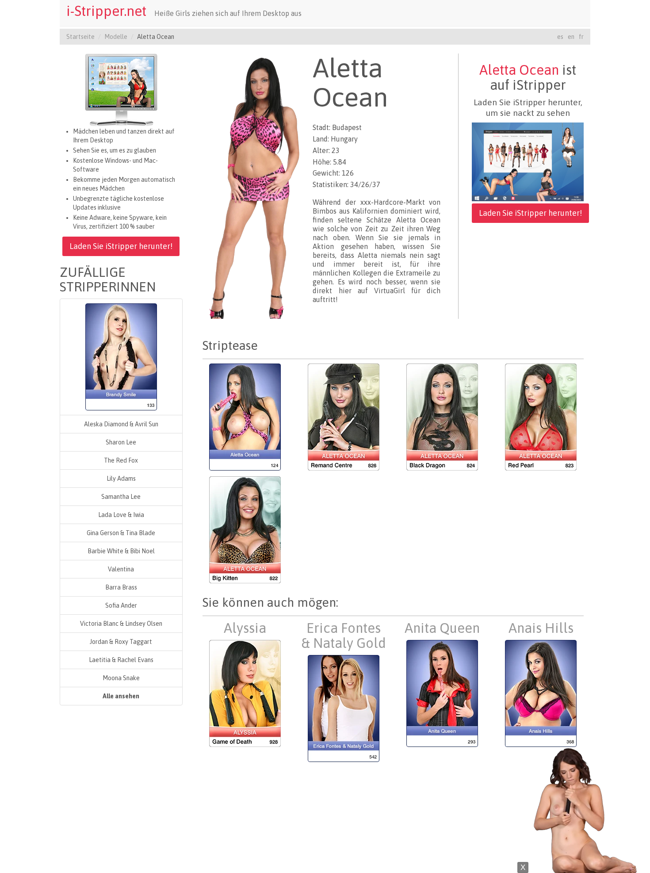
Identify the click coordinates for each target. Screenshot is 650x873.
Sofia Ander (121, 605)
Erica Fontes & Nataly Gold (343, 635)
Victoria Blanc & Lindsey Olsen (121, 623)
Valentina (121, 569)
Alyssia (245, 628)
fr (581, 36)
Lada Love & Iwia (121, 514)
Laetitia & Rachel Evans (121, 659)
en (571, 36)
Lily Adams (121, 478)
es (560, 36)
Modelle (115, 36)
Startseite (80, 36)
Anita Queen (442, 628)
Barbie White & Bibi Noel (121, 551)
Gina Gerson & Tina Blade (121, 532)
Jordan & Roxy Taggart (121, 641)
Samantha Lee (121, 496)
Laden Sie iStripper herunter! (120, 246)
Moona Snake (121, 678)
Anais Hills (541, 628)
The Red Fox (121, 460)
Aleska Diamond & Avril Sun (121, 424)
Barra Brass (121, 587)
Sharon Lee (121, 442)
